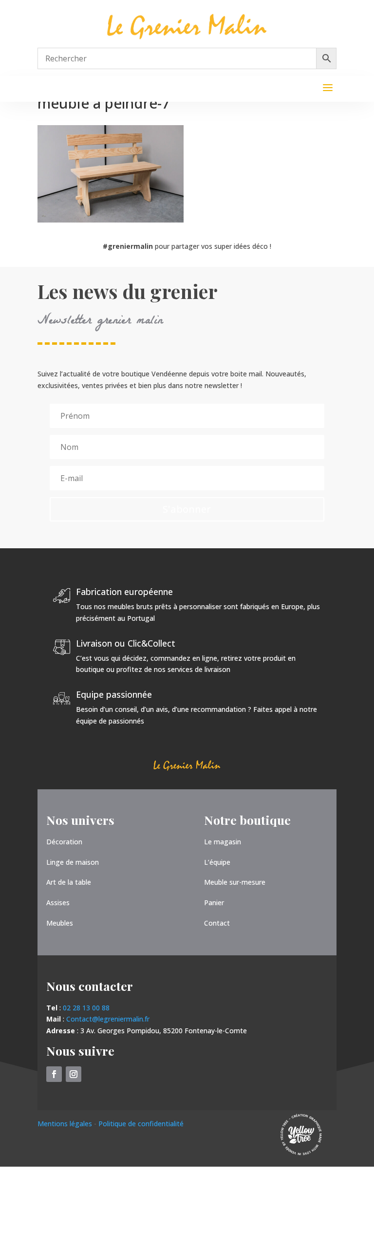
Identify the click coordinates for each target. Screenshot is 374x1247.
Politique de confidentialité (141, 1123)
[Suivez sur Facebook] (54, 1074)
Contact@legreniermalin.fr (108, 1019)
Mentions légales (65, 1123)
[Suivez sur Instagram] (73, 1074)
